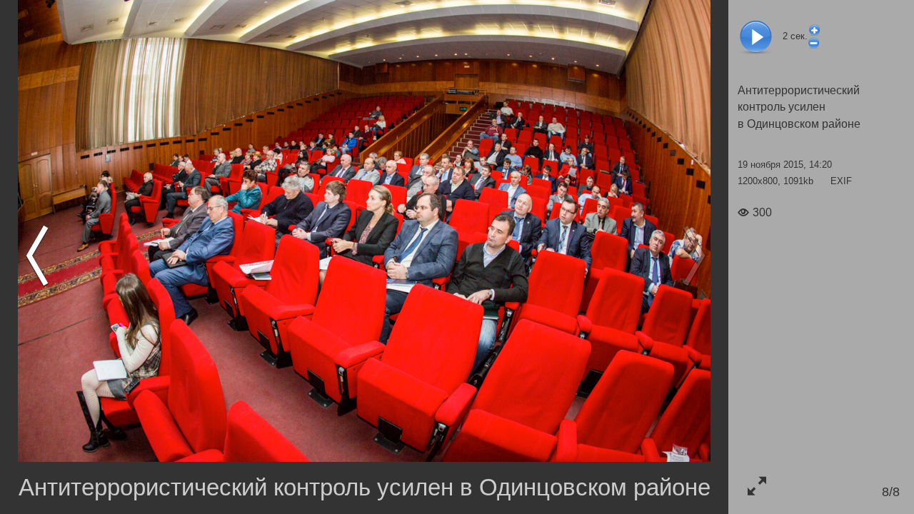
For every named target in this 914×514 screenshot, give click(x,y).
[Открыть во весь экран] (756, 486)
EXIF (841, 181)
